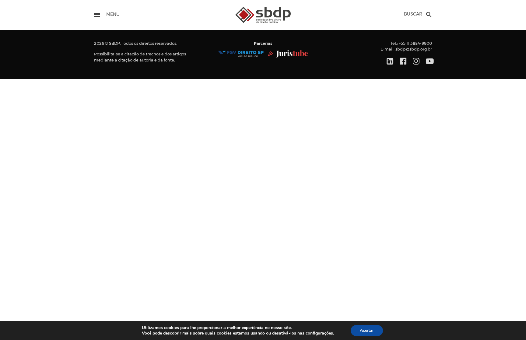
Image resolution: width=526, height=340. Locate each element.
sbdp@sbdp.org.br (413, 49)
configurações (319, 333)
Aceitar (367, 330)
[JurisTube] (288, 54)
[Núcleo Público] (241, 54)
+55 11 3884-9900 (415, 44)
